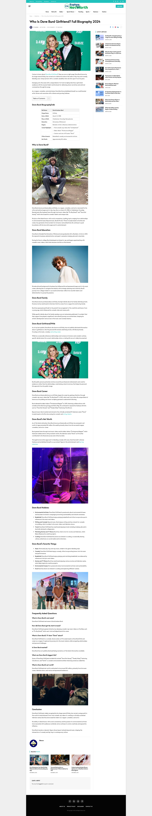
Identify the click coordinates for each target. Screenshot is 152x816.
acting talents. (67, 414)
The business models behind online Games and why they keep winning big (113, 76)
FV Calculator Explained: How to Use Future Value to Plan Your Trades (113, 92)
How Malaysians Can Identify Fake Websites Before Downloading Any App (39, 769)
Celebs (61, 11)
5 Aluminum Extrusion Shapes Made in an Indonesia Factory (112, 44)
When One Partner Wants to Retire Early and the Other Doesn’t (112, 100)
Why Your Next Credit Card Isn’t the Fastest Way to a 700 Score (113, 52)
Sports (87, 11)
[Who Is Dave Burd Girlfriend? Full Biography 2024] (60, 51)
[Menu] (29, 6)
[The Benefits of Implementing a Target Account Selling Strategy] (100, 37)
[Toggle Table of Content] (47, 98)
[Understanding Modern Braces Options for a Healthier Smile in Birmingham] (81, 760)
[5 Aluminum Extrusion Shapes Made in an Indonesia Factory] (100, 45)
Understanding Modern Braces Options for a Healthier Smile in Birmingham (80, 769)
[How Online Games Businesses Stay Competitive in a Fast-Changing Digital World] (100, 69)
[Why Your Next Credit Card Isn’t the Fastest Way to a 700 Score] (100, 53)
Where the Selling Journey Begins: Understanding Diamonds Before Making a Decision (112, 108)
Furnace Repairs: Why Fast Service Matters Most (112, 84)
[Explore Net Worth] (76, 6)
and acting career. (55, 332)
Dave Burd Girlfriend (52, 74)
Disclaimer (46, 1)
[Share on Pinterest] (115, 27)
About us (32, 1)
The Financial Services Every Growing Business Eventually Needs (112, 60)
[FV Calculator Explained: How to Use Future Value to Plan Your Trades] (100, 93)
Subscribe (119, 6)
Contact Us (53, 1)
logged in (40, 784)
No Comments (51, 27)
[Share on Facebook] (110, 27)
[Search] (123, 1)
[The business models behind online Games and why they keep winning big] (100, 77)
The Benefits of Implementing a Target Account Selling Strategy (113, 36)
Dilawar (36, 27)
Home (47, 11)
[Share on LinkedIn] (118, 27)
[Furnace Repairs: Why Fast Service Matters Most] (100, 85)
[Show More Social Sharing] (121, 27)
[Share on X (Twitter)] (113, 27)
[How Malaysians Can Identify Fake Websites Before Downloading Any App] (39, 760)
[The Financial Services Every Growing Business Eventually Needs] (100, 61)
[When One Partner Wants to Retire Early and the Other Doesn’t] (100, 101)
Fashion (104, 11)
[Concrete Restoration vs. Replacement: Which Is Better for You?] (60, 760)
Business (95, 11)
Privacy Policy (39, 1)
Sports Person (70, 11)
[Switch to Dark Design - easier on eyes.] (120, 1)
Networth (54, 11)
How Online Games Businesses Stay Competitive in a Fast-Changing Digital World (113, 68)
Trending (80, 11)
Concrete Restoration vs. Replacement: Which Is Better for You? (59, 769)
